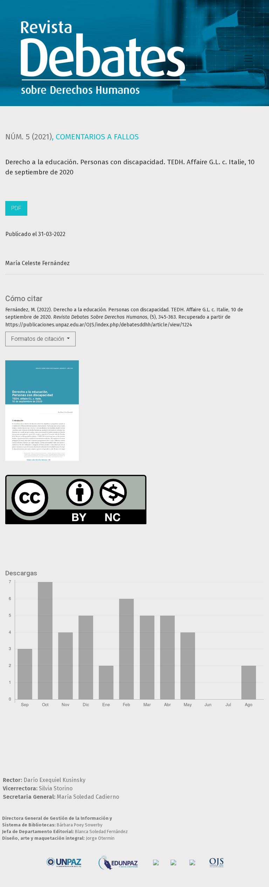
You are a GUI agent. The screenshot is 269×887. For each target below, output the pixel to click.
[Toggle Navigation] (248, 58)
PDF (16, 208)
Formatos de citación (38, 338)
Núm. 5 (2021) (28, 136)
